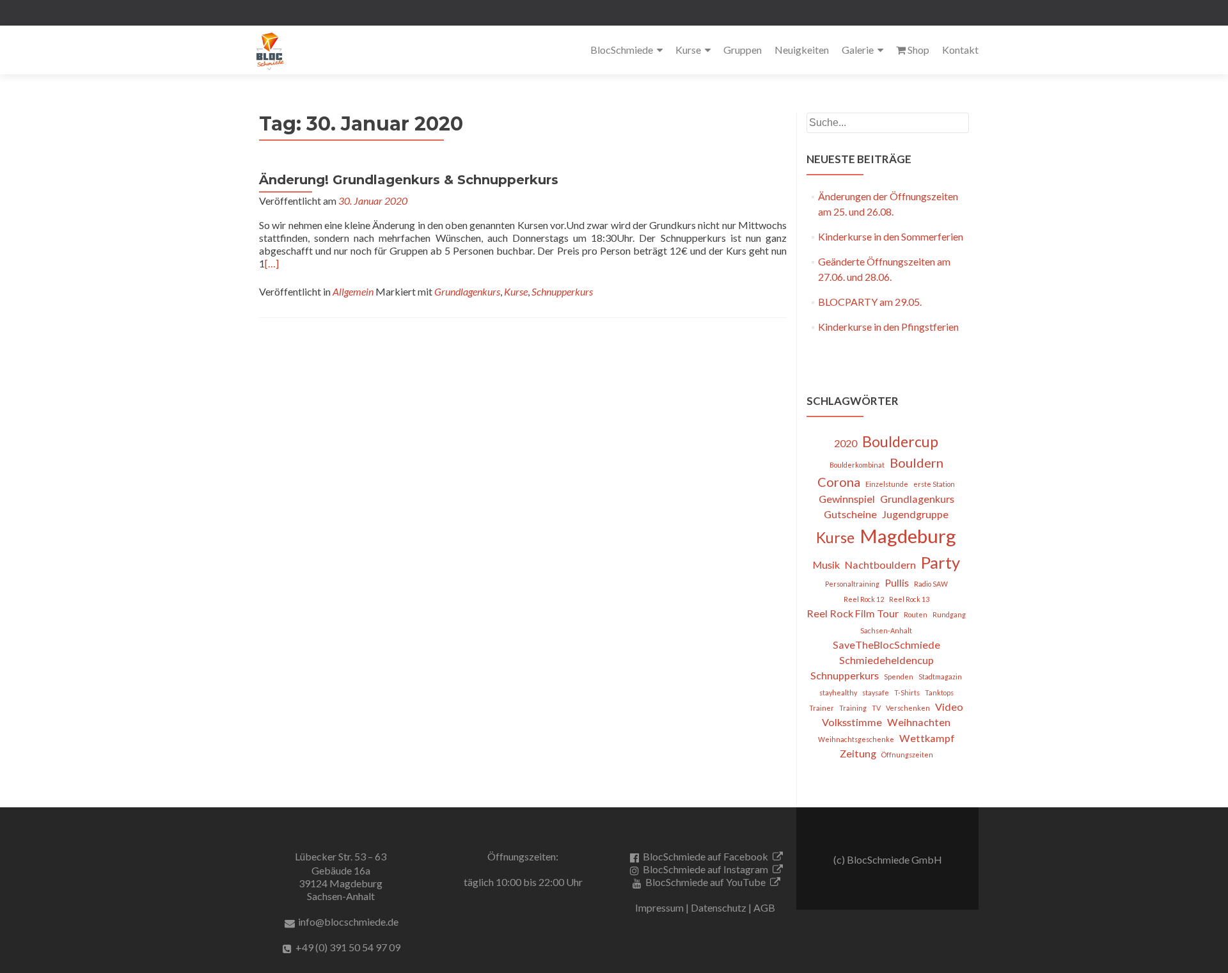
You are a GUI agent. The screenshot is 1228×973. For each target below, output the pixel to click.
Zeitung (858, 753)
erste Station (934, 484)
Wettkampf (927, 738)
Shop (918, 50)
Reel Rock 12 (864, 599)
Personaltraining (852, 584)
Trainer (821, 708)
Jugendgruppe (915, 514)
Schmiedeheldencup (886, 660)
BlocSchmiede (621, 50)
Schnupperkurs (562, 291)
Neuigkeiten (802, 50)
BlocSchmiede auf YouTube (705, 882)
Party (940, 562)
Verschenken (908, 708)
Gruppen (742, 50)
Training (853, 708)
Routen (915, 614)
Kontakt (960, 50)
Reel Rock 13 (909, 599)
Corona (838, 481)
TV (876, 708)
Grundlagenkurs (467, 291)
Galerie (858, 50)
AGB (764, 907)
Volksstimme (852, 722)
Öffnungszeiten (907, 754)
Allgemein (353, 291)
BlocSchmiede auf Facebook (705, 856)
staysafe (875, 692)
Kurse (688, 50)
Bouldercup (900, 441)
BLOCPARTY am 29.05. (870, 302)
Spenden (898, 676)
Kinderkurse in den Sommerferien (890, 236)
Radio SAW (931, 584)
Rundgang (949, 614)
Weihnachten (918, 722)
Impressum (659, 907)
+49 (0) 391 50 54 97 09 (347, 947)
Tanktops (939, 692)
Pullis (897, 582)
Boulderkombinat (857, 465)
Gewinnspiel (847, 499)
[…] (272, 263)
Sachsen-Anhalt (886, 630)
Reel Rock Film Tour (853, 613)
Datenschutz (718, 907)
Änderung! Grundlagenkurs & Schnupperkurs (408, 179)
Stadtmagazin (940, 676)
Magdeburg (908, 536)
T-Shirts (907, 692)
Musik (826, 564)
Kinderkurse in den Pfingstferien (888, 326)
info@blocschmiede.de (348, 921)
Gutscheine (850, 514)
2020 (845, 443)
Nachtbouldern (880, 564)
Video (949, 706)
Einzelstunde (886, 484)
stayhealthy (838, 692)
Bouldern (916, 462)
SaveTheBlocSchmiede (886, 644)
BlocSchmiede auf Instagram (705, 869)
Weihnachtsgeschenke (856, 739)
